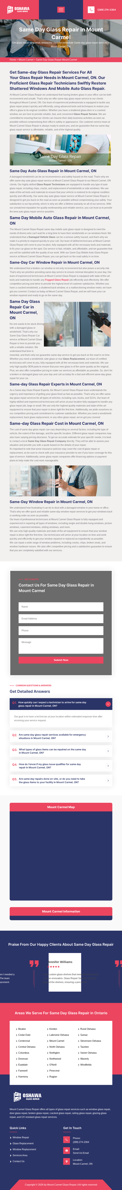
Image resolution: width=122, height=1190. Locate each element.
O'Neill (53, 1064)
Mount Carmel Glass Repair (61, 1184)
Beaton (22, 1029)
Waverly (84, 1058)
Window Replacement (24, 1149)
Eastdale (23, 1064)
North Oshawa (57, 1047)
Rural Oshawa (88, 1029)
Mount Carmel (26, 59)
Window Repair (21, 1137)
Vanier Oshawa (88, 1053)
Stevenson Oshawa (90, 1041)
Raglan (53, 1076)
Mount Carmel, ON (83, 1164)
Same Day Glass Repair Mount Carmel (56, 59)
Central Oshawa (26, 1047)
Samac (84, 1035)
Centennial (24, 1041)
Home (13, 59)
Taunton (84, 1047)
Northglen (54, 1053)
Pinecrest (54, 1070)
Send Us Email (81, 1153)
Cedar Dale (24, 1035)
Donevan (23, 1058)
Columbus (23, 1053)
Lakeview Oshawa (59, 1035)
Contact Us (18, 1161)
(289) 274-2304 (106, 9)
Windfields (86, 1064)
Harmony (23, 1076)
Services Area (20, 1155)
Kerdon (53, 1029)
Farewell (23, 1070)
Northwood (55, 1058)
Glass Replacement (23, 1143)
